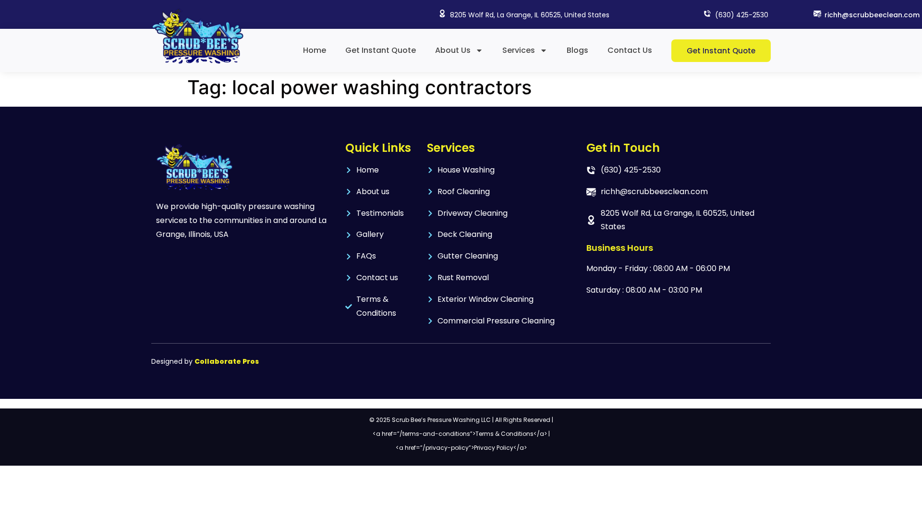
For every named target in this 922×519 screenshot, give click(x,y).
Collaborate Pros (226, 361)
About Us (453, 50)
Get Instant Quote (380, 50)
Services (518, 50)
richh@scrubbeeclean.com (872, 15)
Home (314, 50)
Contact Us (629, 50)
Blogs (577, 50)
